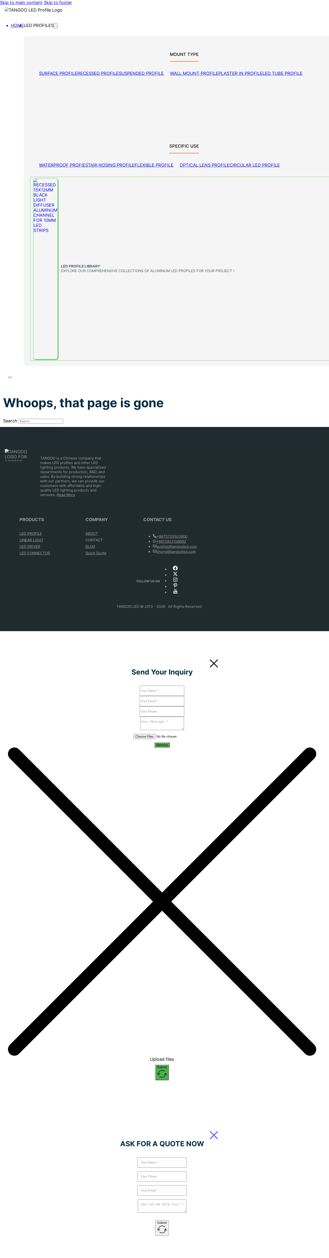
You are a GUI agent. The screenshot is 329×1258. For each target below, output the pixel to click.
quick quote (96, 553)
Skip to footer (58, 2)
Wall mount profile (194, 73)
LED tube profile (283, 73)
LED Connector (35, 553)
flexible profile (154, 165)
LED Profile (31, 533)
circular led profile (255, 165)
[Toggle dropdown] (56, 25)
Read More (66, 494)
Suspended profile (141, 73)
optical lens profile (205, 165)
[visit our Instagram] (175, 581)
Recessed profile (98, 73)
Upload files (162, 1059)
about (92, 533)
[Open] (10, 377)
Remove (162, 745)
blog (90, 546)
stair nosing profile (110, 165)
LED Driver (30, 546)
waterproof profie (62, 165)
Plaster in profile (240, 73)
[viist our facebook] (175, 569)
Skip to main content (21, 2)
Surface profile (58, 73)
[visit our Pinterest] (175, 586)
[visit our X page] (175, 575)
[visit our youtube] (175, 592)
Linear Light (32, 540)
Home (17, 25)
